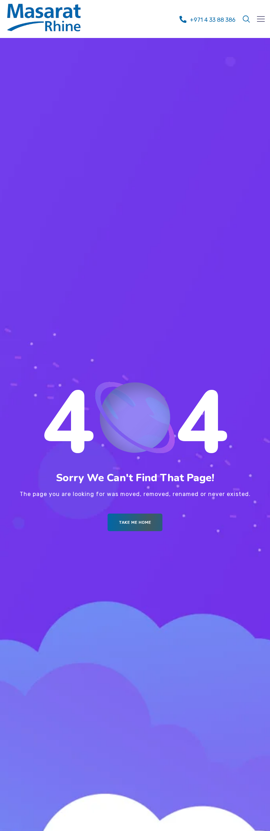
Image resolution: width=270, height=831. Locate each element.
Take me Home (135, 522)
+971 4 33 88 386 (213, 20)
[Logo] (44, 18)
